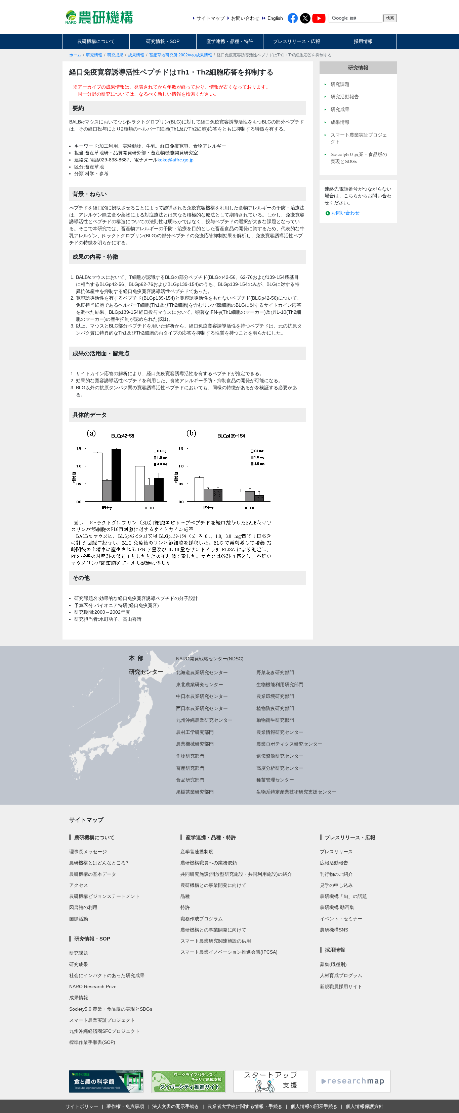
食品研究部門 (190, 779)
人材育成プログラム (341, 975)
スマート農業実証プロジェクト (102, 1020)
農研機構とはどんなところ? (98, 862)
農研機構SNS (334, 929)
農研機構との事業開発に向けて (213, 885)
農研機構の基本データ (92, 874)
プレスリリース (336, 851)
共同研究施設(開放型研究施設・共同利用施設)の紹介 (236, 874)
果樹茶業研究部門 (195, 792)
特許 (185, 907)
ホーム (75, 55)
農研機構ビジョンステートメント (104, 896)
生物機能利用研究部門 (279, 684)
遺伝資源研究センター (279, 756)
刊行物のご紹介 (336, 874)
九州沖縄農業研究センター (204, 720)
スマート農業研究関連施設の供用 (215, 941)
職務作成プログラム (201, 918)
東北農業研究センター (199, 684)
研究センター (146, 671)
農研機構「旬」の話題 (343, 896)
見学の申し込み (336, 885)
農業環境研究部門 (275, 696)
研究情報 (94, 55)
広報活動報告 (334, 862)
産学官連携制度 (196, 851)
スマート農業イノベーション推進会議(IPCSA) (229, 952)
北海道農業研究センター (202, 672)
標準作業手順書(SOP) (92, 1042)
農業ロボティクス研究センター (289, 744)
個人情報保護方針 (364, 1106)
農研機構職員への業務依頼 (208, 862)
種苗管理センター (275, 779)
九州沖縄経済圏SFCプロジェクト (104, 1031)
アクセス (78, 885)
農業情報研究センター (279, 732)
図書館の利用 (83, 907)
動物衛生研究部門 (275, 720)
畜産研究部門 (190, 768)
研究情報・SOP (162, 41)
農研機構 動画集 (337, 907)
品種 (185, 896)
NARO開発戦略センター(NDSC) (210, 658)
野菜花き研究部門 (275, 672)
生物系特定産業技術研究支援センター (296, 792)
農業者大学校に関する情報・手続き (245, 1106)
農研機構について (96, 41)
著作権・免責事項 (125, 1106)
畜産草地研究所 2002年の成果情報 (180, 55)
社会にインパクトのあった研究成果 (106, 975)
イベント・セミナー (341, 918)
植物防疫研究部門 (275, 708)
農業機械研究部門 (195, 744)
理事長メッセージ (88, 851)
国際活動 (78, 918)
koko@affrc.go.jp (176, 159)
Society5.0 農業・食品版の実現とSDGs (110, 1009)
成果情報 (136, 55)
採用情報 (363, 41)
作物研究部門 (190, 756)
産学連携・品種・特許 (229, 41)
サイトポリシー (82, 1106)
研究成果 (115, 55)
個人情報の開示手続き (314, 1106)
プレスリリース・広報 (296, 41)
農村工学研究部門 (195, 732)
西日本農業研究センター (202, 708)
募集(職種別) (333, 964)
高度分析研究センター (279, 768)
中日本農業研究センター (202, 696)
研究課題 (78, 953)
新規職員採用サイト (341, 986)
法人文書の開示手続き (175, 1106)
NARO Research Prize (93, 986)
